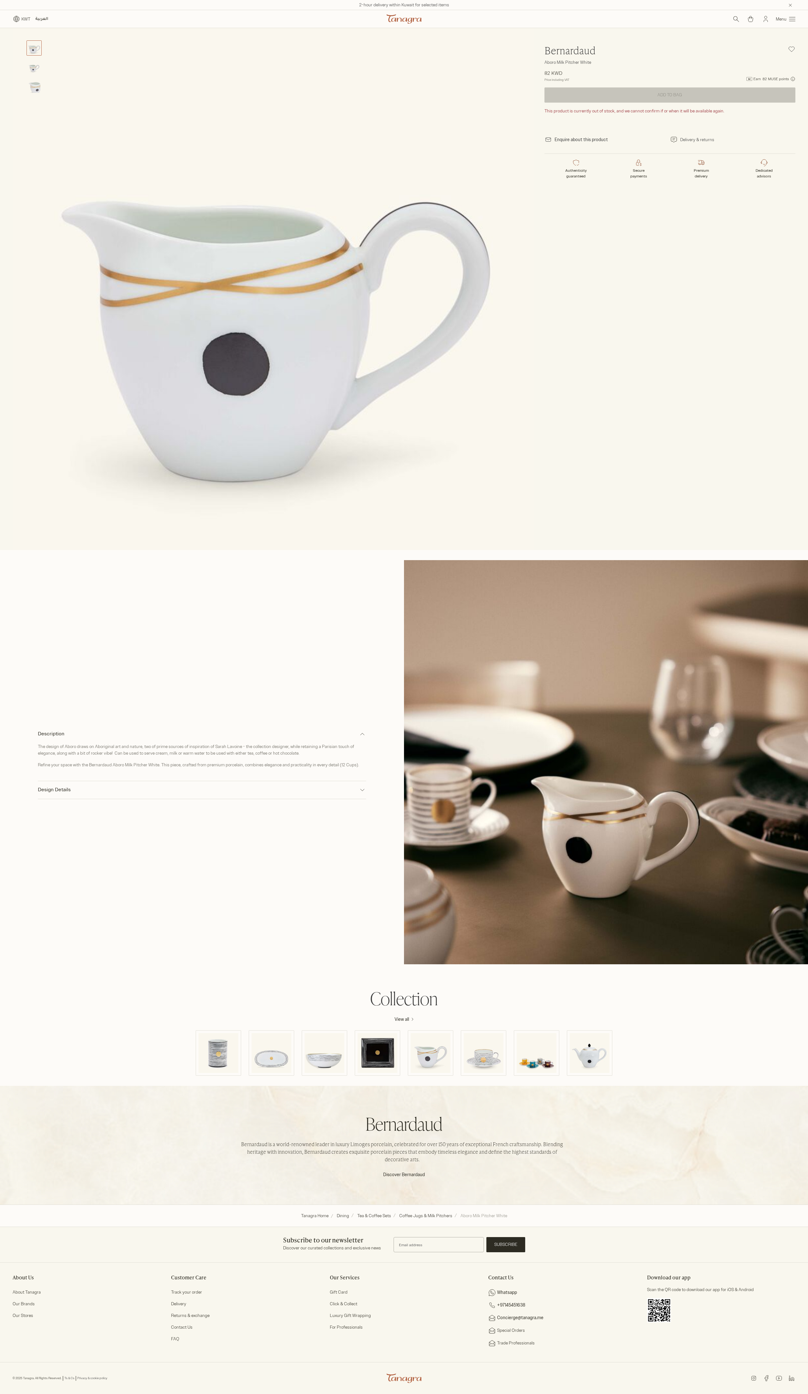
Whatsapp (507, 1292)
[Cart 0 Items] (750, 19)
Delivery (178, 1304)
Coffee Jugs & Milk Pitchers (425, 1216)
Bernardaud (570, 51)
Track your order (186, 1292)
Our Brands (24, 1304)
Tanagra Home (315, 1216)
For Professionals (346, 1327)
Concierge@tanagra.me (520, 1318)
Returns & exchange (190, 1316)
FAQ (175, 1339)
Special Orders (511, 1330)
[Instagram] (754, 1378)
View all (402, 1019)
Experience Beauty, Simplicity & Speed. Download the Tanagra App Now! (404, 5)
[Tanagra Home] (404, 19)
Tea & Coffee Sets (374, 1216)
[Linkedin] (791, 1378)
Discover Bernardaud (404, 1175)
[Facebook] (766, 1378)
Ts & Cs (69, 1378)
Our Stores (23, 1316)
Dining (343, 1216)
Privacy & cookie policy (92, 1378)
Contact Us (182, 1327)
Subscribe (505, 1244)
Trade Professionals (516, 1343)
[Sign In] (765, 19)
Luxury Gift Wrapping (350, 1316)
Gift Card (339, 1292)
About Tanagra (27, 1292)
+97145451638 (511, 1305)
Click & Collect (343, 1304)
